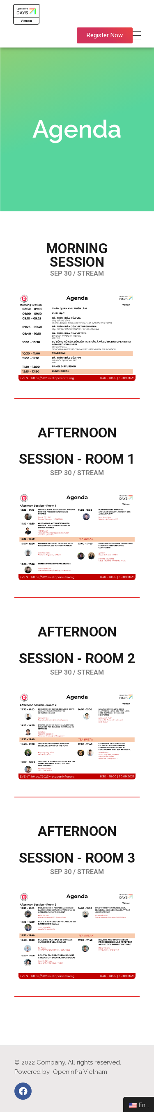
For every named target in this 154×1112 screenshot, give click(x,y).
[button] (105, 35)
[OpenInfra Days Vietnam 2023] (26, 14)
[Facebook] (23, 1091)
